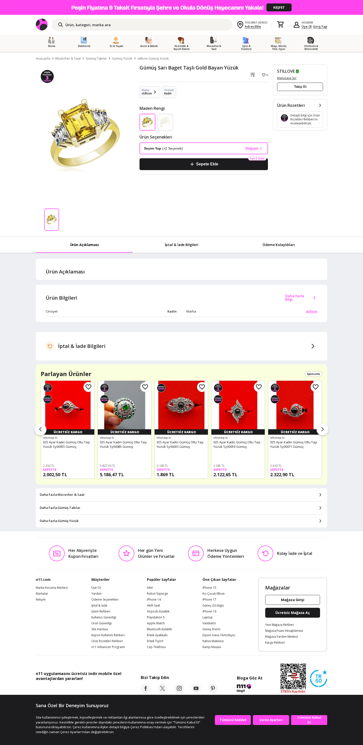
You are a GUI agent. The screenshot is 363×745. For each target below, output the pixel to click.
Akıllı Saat (153, 606)
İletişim (41, 600)
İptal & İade (99, 606)
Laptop (207, 617)
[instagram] (179, 692)
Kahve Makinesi (213, 641)
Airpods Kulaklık (158, 611)
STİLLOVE (286, 71)
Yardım (96, 594)
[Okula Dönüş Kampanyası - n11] (181, 7)
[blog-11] (249, 689)
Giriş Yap (320, 26)
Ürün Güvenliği (101, 623)
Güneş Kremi (211, 629)
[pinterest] (213, 692)
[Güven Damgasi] (318, 679)
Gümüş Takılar (96, 58)
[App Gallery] (110, 689)
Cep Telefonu (156, 647)
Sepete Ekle (207, 164)
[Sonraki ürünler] (322, 430)
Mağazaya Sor (287, 78)
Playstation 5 (156, 617)
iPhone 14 (154, 600)
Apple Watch (156, 623)
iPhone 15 (209, 588)
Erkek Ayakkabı (157, 635)
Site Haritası (99, 629)
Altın (150, 588)
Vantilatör (209, 623)
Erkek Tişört (155, 641)
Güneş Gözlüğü (213, 606)
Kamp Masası (211, 647)
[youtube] (196, 692)
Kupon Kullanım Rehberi (108, 635)
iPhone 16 (209, 611)
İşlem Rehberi (100, 611)
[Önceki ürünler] (40, 430)
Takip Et (300, 87)
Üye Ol (307, 26)
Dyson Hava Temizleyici (218, 635)
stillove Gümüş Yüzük (153, 58)
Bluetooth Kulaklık (159, 629)
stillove (311, 311)
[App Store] (51, 689)
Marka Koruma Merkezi (52, 588)
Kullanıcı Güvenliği (103, 617)
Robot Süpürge (157, 594)
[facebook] (146, 692)
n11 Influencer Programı (108, 647)
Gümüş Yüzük (122, 58)
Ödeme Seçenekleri (105, 600)
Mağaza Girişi (292, 599)
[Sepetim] (280, 24)
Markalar (42, 594)
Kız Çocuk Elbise (213, 594)
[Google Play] (81, 689)
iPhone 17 (209, 600)
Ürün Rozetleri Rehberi (107, 641)
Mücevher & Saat (68, 58)
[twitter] (162, 692)
